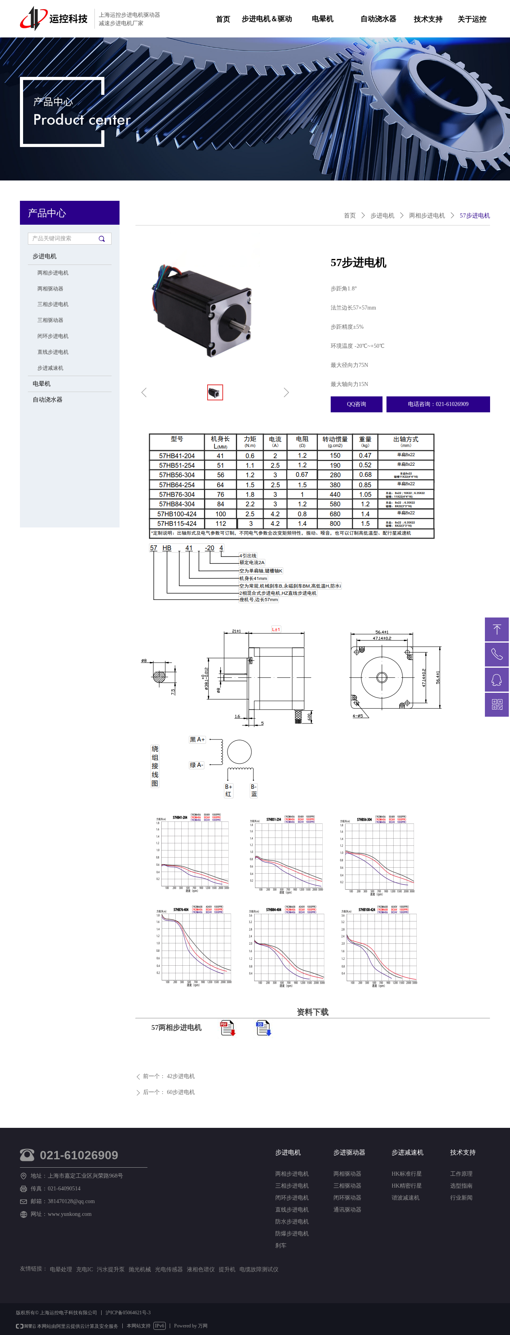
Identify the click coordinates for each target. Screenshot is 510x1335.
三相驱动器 (50, 320)
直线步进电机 (53, 352)
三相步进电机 (53, 304)
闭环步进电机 (53, 336)
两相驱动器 (50, 289)
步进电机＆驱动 (267, 19)
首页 (350, 215)
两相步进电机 (53, 273)
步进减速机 (50, 368)
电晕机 (322, 19)
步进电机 (45, 256)
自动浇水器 (378, 19)
